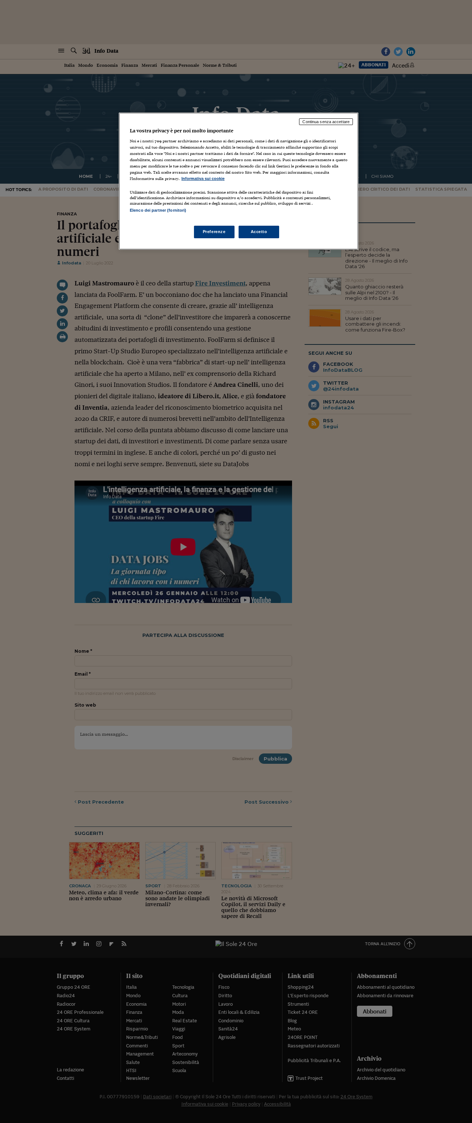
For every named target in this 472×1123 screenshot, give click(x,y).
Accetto (259, 231)
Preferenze (214, 231)
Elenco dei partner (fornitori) (158, 210)
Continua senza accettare (326, 121)
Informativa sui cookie (203, 178)
